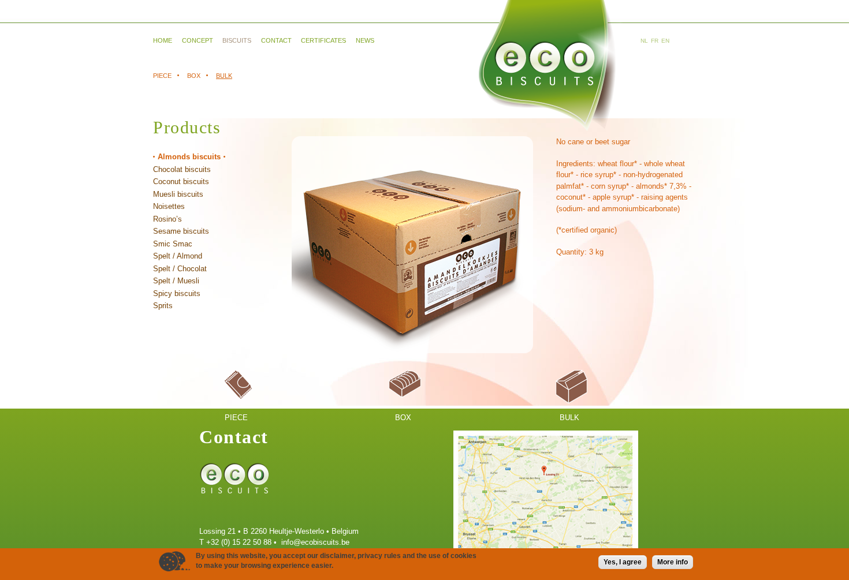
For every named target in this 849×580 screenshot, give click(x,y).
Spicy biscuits (176, 293)
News (365, 40)
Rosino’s (167, 219)
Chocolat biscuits (182, 169)
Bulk (224, 75)
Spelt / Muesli (176, 280)
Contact (276, 40)
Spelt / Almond (177, 256)
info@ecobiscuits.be (315, 542)
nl (644, 41)
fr (654, 41)
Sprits (163, 305)
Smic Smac (172, 244)
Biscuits (236, 40)
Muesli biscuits (178, 194)
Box (193, 75)
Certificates (323, 40)
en (665, 41)
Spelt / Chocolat (180, 268)
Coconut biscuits (181, 181)
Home (162, 40)
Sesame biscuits (181, 231)
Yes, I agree (623, 562)
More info (672, 562)
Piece (162, 75)
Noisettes (169, 206)
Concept (197, 40)
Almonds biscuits (189, 156)
